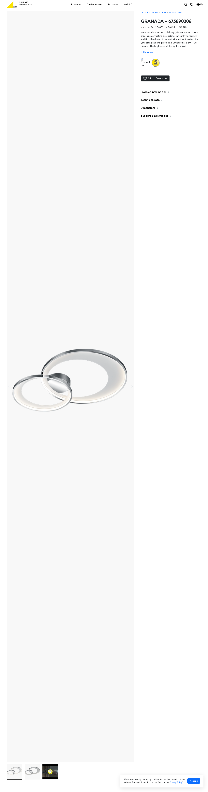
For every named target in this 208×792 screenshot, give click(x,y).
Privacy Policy (176, 782)
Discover (113, 4)
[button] (14, 772)
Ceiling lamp (175, 13)
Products (76, 4)
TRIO (163, 13)
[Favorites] (192, 4)
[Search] (186, 4)
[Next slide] (132, 386)
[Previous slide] (9, 386)
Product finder (149, 13)
